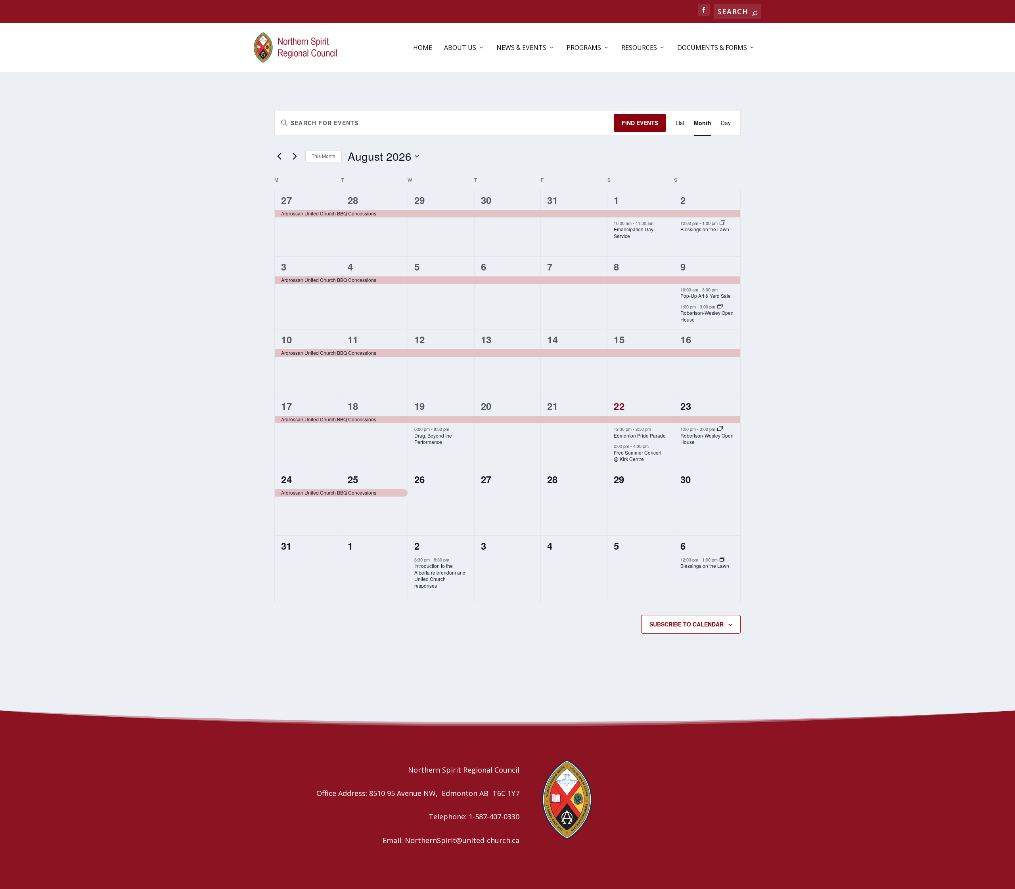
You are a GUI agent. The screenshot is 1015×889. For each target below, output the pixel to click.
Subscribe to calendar (686, 624)
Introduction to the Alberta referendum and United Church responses (439, 575)
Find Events (640, 123)
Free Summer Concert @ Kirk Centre (637, 456)
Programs (584, 48)
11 (353, 339)
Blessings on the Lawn (704, 229)
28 (353, 200)
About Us (460, 48)
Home (422, 48)
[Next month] (294, 156)
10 (286, 339)
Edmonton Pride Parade (640, 435)
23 (685, 406)
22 (619, 406)
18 (353, 406)
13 (486, 339)
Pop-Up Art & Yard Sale (705, 295)
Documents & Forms (712, 48)
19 (419, 406)
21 (552, 406)
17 (286, 406)
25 (353, 479)
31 (552, 200)
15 (619, 339)
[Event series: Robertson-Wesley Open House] (720, 306)
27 (286, 200)
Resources (639, 48)
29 (419, 200)
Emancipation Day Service (633, 232)
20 (486, 406)
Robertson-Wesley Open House (706, 316)
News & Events (521, 48)
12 (419, 339)
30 (486, 200)
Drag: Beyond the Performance (433, 438)
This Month (323, 155)
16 (685, 339)
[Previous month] (279, 156)
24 (286, 479)
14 (552, 339)
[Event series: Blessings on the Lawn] (722, 223)
